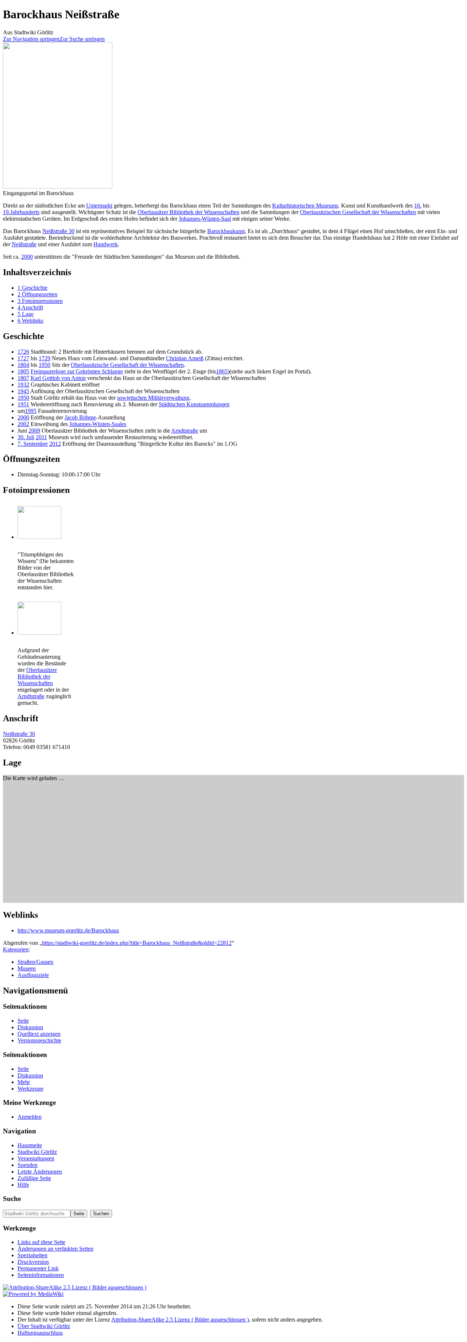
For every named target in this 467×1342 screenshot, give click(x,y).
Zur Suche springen (82, 39)
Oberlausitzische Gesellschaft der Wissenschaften (127, 365)
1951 (23, 404)
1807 (23, 378)
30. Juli (26, 437)
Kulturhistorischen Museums (305, 205)
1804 (23, 365)
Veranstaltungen (36, 1158)
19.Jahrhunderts (21, 212)
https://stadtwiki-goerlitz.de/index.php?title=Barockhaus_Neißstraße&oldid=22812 (137, 943)
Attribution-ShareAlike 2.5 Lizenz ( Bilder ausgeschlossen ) (180, 1319)
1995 (30, 411)
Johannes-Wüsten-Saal (205, 219)
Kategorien (15, 949)
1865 (222, 371)
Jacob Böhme (80, 417)
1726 (23, 352)
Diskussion (30, 1027)
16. (417, 205)
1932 (23, 384)
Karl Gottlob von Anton (58, 378)
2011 (41, 437)
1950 (44, 365)
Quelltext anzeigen (39, 1034)
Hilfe (23, 1185)
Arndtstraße (184, 430)
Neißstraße (24, 244)
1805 (23, 371)
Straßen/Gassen (35, 962)
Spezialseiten (32, 1255)
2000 (27, 257)
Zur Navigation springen (31, 39)
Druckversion (33, 1262)
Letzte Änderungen (40, 1171)
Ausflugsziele (33, 975)
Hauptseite (30, 1145)
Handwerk (105, 244)
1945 (23, 391)
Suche (12, 1198)
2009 (34, 430)
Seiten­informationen (41, 1275)
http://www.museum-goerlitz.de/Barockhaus (68, 930)
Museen (27, 968)
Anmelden (30, 1117)
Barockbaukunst (226, 231)
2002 (23, 424)
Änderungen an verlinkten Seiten (55, 1249)
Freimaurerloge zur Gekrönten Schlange (77, 371)
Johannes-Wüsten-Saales (97, 424)
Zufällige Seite (34, 1178)
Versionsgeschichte (39, 1040)
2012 (55, 444)
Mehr (24, 1082)
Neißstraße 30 (58, 231)
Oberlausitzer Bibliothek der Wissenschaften (188, 212)
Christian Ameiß (185, 358)
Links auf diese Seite (41, 1242)
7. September (33, 444)
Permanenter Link (38, 1268)
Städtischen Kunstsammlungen (194, 404)
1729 (44, 358)
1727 (23, 358)
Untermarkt (99, 205)
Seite (23, 1021)
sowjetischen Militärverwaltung (153, 398)
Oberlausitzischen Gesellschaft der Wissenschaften (358, 212)
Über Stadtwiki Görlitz (44, 1326)
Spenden (28, 1165)
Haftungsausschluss (40, 1333)
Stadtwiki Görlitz (37, 1152)
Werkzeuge (30, 1089)
